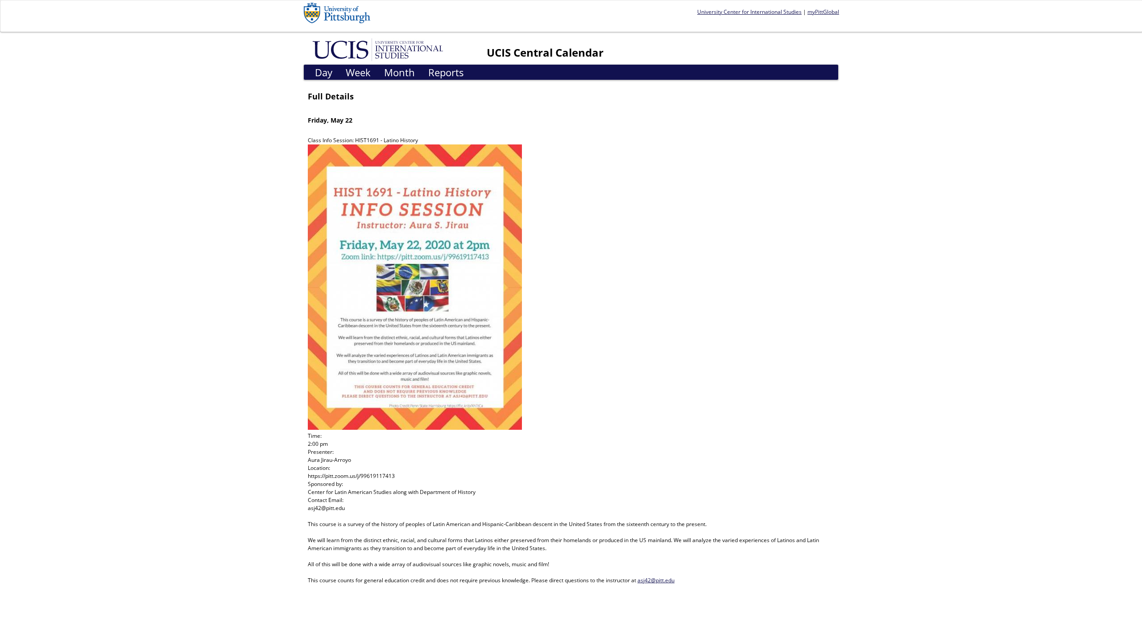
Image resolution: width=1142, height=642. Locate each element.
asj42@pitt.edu (655, 580)
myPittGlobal (823, 12)
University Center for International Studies (749, 12)
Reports (446, 72)
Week (358, 72)
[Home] (379, 49)
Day (323, 72)
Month (399, 72)
